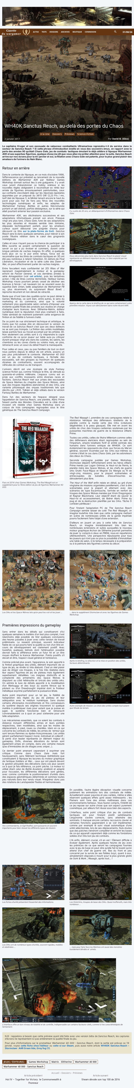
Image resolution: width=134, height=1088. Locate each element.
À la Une (45, 134)
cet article (35, 276)
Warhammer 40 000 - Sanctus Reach (23, 1066)
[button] (115, 32)
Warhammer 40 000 (86, 1061)
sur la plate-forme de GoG (38, 231)
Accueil (55, 1072)
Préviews (69, 134)
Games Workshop (38, 1061)
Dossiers (57, 134)
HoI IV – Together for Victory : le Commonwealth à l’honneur (33, 1081)
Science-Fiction (85, 134)
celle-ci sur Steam (63, 1045)
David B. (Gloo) (120, 138)
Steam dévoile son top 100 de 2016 (101, 1079)
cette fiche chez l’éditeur (35, 1045)
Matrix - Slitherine (61, 1061)
